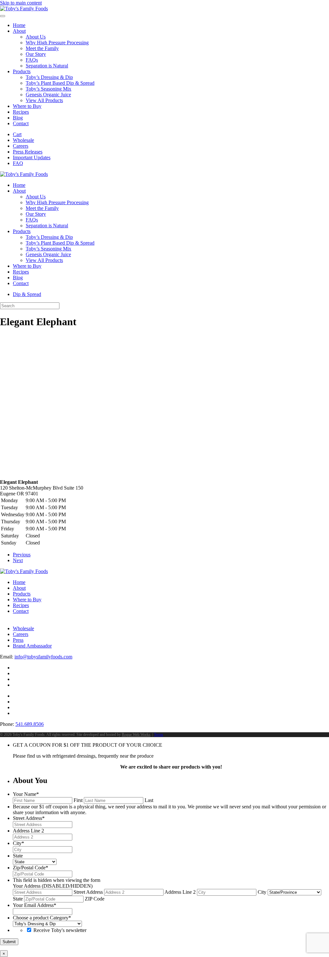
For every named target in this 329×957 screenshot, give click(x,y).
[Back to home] (24, 8)
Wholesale (23, 140)
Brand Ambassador (32, 645)
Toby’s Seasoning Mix (48, 88)
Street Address (88, 892)
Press (18, 640)
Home (19, 25)
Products (22, 71)
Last (149, 800)
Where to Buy (27, 106)
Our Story (36, 54)
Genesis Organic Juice (48, 94)
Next (18, 560)
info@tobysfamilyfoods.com (43, 656)
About (19, 31)
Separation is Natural (47, 65)
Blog (18, 117)
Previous (22, 554)
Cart (17, 134)
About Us (36, 36)
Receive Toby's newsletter (59, 930)
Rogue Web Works (136, 734)
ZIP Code (94, 898)
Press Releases (27, 151)
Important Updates (31, 157)
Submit (9, 941)
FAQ (18, 163)
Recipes (21, 112)
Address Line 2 (180, 892)
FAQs (32, 60)
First (78, 800)
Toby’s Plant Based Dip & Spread (60, 83)
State (18, 898)
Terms (158, 734)
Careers (20, 146)
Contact (21, 123)
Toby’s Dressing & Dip (49, 77)
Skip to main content (21, 2)
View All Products (44, 100)
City (262, 892)
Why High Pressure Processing (57, 42)
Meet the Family (42, 48)
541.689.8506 (29, 724)
